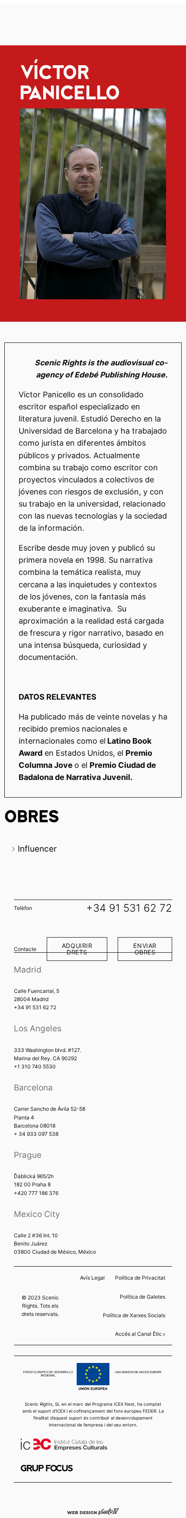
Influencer (37, 848)
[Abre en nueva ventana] (47, 1468)
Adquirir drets (77, 948)
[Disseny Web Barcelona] (93, 1511)
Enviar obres (144, 948)
